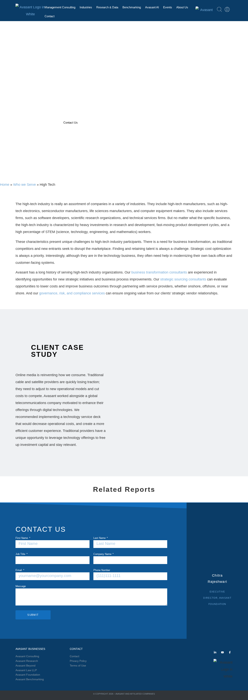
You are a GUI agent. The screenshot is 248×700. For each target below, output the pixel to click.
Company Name (102, 554)
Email (19, 570)
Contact (49, 16)
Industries (86, 7)
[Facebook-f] (229, 652)
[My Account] (227, 9)
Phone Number (101, 570)
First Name (22, 538)
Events (167, 7)
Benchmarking (131, 7)
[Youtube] (222, 652)
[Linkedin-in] (215, 652)
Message (21, 586)
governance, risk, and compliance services (72, 293)
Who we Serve (24, 185)
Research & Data (107, 7)
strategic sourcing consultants (183, 279)
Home (4, 185)
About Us (182, 7)
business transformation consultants (159, 272)
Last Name (99, 538)
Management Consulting (60, 7)
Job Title (21, 554)
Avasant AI (152, 7)
